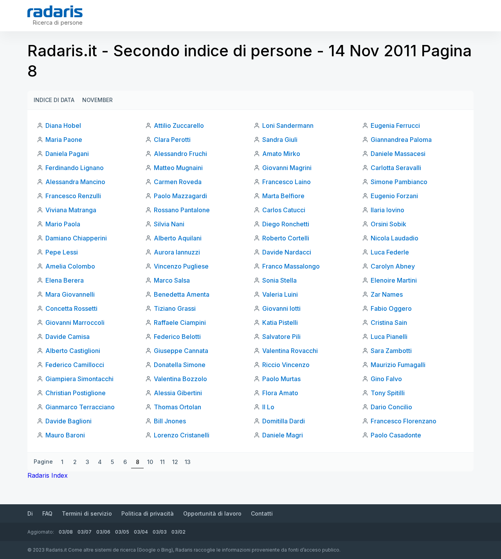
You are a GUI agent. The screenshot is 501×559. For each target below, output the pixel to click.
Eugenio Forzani (394, 196)
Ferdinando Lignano (74, 168)
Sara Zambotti (391, 351)
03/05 (122, 532)
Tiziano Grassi (175, 308)
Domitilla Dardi (283, 421)
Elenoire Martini (394, 280)
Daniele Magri (282, 435)
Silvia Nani (169, 224)
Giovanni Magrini (287, 168)
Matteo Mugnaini (178, 168)
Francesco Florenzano (403, 421)
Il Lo (268, 407)
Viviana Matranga (70, 210)
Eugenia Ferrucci (395, 125)
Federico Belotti (177, 336)
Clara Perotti (172, 139)
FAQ (47, 513)
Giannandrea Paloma (401, 139)
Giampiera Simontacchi (79, 379)
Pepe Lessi (61, 252)
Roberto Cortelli (285, 238)
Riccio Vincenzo (286, 365)
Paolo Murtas (281, 379)
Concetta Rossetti (71, 308)
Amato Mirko (281, 154)
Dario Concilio (391, 407)
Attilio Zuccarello (179, 125)
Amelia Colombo (70, 266)
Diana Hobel (63, 125)
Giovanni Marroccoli (75, 322)
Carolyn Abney (393, 266)
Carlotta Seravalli (396, 168)
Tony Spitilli (388, 393)
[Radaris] (55, 11)
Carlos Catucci (283, 210)
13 (188, 462)
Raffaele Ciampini (180, 322)
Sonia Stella (279, 280)
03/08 (66, 532)
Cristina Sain (389, 322)
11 (162, 462)
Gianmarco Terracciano (80, 407)
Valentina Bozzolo (180, 379)
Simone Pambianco (399, 182)
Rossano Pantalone (182, 210)
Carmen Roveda (178, 182)
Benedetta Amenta (181, 294)
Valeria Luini (280, 294)
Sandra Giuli (279, 139)
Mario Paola (62, 224)
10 (150, 462)
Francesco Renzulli (73, 196)
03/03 (160, 532)
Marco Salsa (172, 280)
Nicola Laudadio (394, 238)
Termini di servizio (87, 513)
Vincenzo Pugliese (181, 266)
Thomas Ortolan (177, 407)
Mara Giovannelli (70, 294)
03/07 (84, 532)
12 (175, 462)
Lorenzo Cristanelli (181, 435)
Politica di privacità (147, 513)
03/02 (178, 532)
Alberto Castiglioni (72, 351)
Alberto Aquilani (178, 238)
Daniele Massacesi (398, 154)
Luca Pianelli (389, 336)
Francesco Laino (286, 182)
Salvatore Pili (281, 336)
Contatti (262, 513)
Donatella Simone (179, 365)
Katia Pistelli (280, 322)
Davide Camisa (67, 336)
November (97, 100)
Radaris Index (47, 475)
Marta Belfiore (283, 196)
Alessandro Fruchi (180, 154)
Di (30, 513)
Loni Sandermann (288, 125)
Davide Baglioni (68, 421)
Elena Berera (64, 280)
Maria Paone (63, 139)
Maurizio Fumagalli (398, 365)
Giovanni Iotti (281, 308)
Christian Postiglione (75, 393)
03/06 (103, 532)
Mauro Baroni (65, 435)
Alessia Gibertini (178, 393)
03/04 (141, 532)
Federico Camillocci (74, 365)
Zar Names (387, 294)
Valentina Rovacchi (290, 351)
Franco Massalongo (291, 266)
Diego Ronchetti (285, 224)
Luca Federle (390, 252)
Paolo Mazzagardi (180, 196)
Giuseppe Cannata (181, 351)
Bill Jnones (170, 421)
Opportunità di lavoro (212, 513)
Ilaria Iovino (387, 210)
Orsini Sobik (388, 224)
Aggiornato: (40, 532)
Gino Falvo (386, 379)
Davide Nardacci (286, 252)
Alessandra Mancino (75, 182)
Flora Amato (280, 393)
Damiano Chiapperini (76, 238)
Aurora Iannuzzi (177, 252)
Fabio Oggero (391, 308)
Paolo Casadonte (396, 435)
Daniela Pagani (67, 154)
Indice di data (54, 100)
